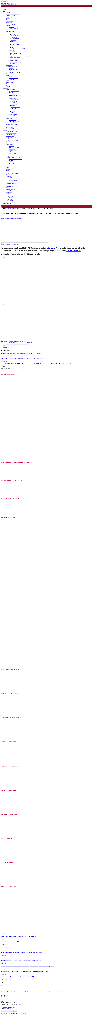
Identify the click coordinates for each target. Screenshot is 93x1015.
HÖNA (12, 54)
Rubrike (5, 30)
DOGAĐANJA (9, 22)
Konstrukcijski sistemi (14, 147)
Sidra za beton (12, 164)
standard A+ (53, 248)
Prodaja (10, 76)
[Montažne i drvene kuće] (6, 5)
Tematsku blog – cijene (11, 131)
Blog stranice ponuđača (11, 31)
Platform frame (12, 150)
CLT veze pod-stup (13, 160)
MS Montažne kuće (15, 44)
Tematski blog (9, 196)
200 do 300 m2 (9, 202)
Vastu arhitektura (10, 73)
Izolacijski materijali (10, 189)
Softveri (8, 86)
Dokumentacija (9, 82)
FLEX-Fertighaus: (15, 104)
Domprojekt (14, 101)
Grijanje (7, 187)
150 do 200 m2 (9, 200)
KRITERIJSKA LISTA (10, 89)
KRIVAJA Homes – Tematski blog (18, 48)
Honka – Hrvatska (15, 121)
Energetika (6, 172)
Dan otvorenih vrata (10, 24)
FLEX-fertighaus (15, 38)
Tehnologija (6, 139)
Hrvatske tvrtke (12, 98)
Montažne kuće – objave (14, 57)
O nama (8, 12)
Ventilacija (8, 193)
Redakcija (3, 345)
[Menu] (1, 7)
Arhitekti (11, 68)
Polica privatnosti (7, 1008)
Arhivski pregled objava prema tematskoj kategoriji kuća (19, 56)
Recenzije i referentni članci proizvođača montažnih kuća (14, 941)
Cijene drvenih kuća (10, 134)
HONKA (13, 51)
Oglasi (7, 75)
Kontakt (8, 18)
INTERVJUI (8, 81)
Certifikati (11, 92)
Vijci (9, 166)
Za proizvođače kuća (10, 15)
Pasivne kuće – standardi (11, 185)
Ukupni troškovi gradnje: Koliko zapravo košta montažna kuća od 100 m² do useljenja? (21, 960)
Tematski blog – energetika (12, 173)
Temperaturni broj (13, 180)
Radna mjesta (12, 79)
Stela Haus (13, 40)
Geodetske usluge (13, 69)
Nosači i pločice (12, 163)
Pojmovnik (11, 177)
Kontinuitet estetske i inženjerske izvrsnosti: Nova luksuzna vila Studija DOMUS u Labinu (21, 353)
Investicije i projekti (13, 78)
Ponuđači (5, 88)
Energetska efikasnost (11, 183)
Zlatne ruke (8, 85)
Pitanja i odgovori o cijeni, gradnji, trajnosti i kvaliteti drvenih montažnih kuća (19, 936)
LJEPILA (10, 162)
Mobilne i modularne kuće (15, 53)
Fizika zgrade (9, 176)
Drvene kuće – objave (13, 59)
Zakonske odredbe (10, 175)
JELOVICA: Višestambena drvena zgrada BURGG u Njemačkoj (21, 342)
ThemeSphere (19, 1004)
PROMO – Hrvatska (15, 43)
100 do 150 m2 (9, 199)
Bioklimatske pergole (11, 127)
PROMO (13, 115)
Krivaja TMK (14, 117)
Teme (14, 208)
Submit (15, 1010)
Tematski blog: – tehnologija (12, 140)
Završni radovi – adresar (14, 72)
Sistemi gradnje (9, 144)
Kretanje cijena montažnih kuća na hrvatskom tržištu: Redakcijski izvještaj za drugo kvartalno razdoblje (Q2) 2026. (27, 966)
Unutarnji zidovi (12, 153)
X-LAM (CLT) (11, 146)
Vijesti (5, 19)
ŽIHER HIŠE (14, 47)
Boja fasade (11, 182)
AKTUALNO (11, 27)
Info (4, 11)
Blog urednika (7, 203)
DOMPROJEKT (14, 34)
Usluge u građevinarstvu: (11, 66)
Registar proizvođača (14, 91)
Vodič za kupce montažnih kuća (13, 14)
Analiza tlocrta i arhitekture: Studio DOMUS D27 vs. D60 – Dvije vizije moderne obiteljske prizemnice (23, 358)
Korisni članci (9, 83)
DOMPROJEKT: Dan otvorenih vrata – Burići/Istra (17, 344)
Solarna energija (10, 190)
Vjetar (7, 167)
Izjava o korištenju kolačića (9, 1007)
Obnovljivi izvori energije (11, 186)
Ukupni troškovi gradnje (11, 137)
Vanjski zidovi (12, 152)
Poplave (8, 169)
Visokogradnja (12, 63)
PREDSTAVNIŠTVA (13, 114)
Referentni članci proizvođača (16, 95)
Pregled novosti (9, 21)
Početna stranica (8, 208)
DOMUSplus (14, 37)
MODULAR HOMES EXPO (14, 28)
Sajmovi (8, 25)
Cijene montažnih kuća (11, 133)
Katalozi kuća (9, 65)
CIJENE (5, 130)
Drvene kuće (11, 50)
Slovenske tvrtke (12, 108)
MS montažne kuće (15, 107)
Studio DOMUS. (73, 250)
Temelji (7, 156)
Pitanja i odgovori (10, 17)
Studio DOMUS (14, 35)
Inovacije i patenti (10, 154)
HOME (4, 9)
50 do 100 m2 (9, 198)
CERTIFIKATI (9, 141)
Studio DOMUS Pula (13, 128)
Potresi (7, 170)
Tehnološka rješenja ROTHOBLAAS (14, 157)
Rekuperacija (9, 192)
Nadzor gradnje (12, 71)
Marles (13, 46)
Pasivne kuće (12, 149)
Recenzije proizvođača (14, 94)
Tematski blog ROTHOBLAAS (15, 159)
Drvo (7, 143)
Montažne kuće (12, 33)
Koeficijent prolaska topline (15, 179)
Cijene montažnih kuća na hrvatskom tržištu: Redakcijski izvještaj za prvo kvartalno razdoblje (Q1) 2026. (25, 971)
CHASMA (13, 41)
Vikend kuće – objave (13, 60)
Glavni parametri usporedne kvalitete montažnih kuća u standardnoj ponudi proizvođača (21, 952)
